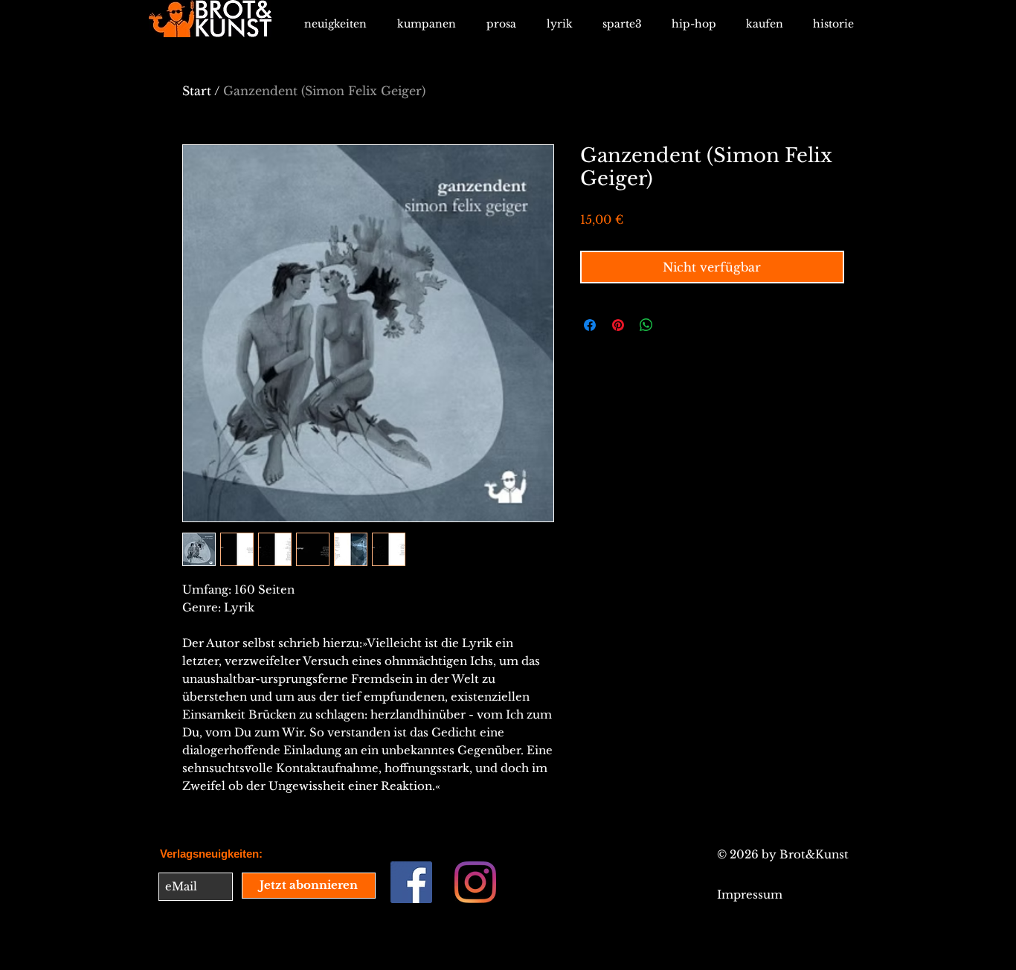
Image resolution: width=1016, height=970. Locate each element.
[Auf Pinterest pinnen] (618, 325)
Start (196, 90)
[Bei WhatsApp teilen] (646, 325)
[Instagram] (475, 882)
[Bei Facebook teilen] (590, 325)
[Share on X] (675, 325)
